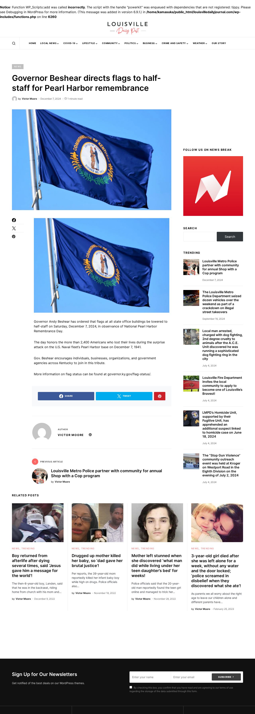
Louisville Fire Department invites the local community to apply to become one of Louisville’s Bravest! (222, 386)
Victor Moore (71, 435)
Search (190, 228)
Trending (28, 548)
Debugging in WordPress (24, 12)
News (18, 66)
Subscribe (224, 677)
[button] (14, 43)
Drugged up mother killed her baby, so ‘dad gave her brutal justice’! (97, 560)
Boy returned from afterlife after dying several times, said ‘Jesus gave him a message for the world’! (36, 565)
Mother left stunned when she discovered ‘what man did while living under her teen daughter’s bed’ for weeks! (156, 565)
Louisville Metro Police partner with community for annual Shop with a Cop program (220, 267)
